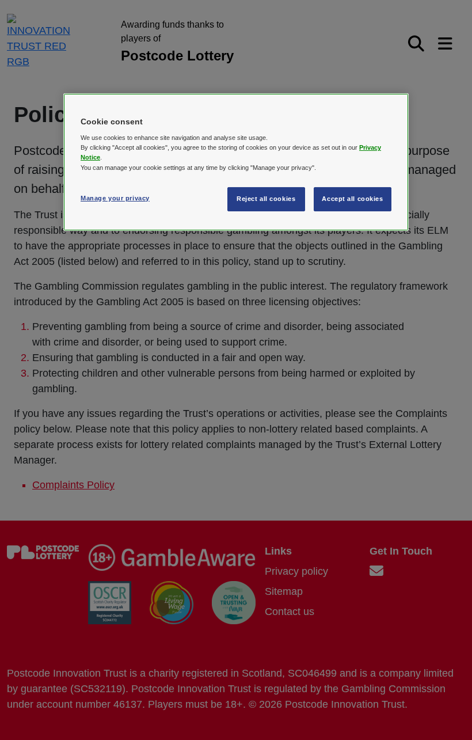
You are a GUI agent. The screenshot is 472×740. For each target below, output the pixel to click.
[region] (236, 162)
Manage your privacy (115, 198)
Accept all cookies (352, 198)
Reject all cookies (266, 198)
